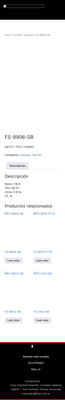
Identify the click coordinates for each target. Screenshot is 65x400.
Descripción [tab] (17, 165)
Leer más (13, 260)
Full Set (17, 34)
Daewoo (28, 34)
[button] (59, 9)
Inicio (8, 34)
